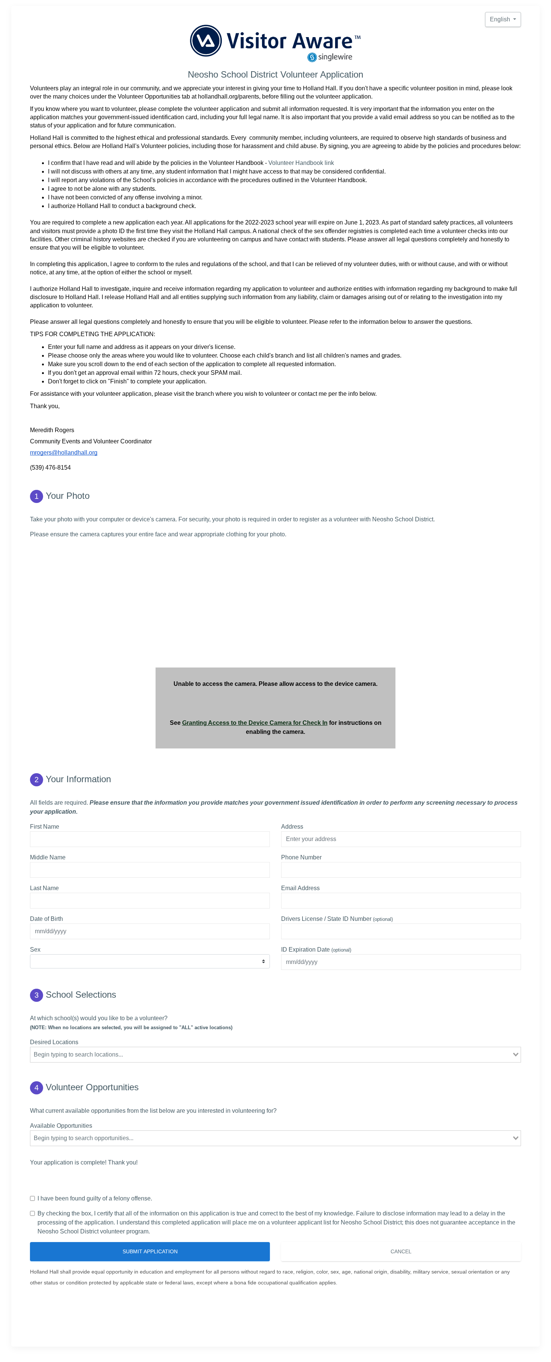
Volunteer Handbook (295, 163)
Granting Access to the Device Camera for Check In (255, 723)
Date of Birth (46, 919)
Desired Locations (54, 1042)
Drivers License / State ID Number (337, 919)
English (501, 19)
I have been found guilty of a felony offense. (94, 1198)
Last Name (44, 888)
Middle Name (48, 857)
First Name (44, 826)
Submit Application (150, 1251)
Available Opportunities (61, 1126)
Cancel (401, 1251)
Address (292, 826)
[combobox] (275, 1055)
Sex (35, 949)
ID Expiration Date (316, 949)
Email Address (300, 888)
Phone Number (301, 857)
